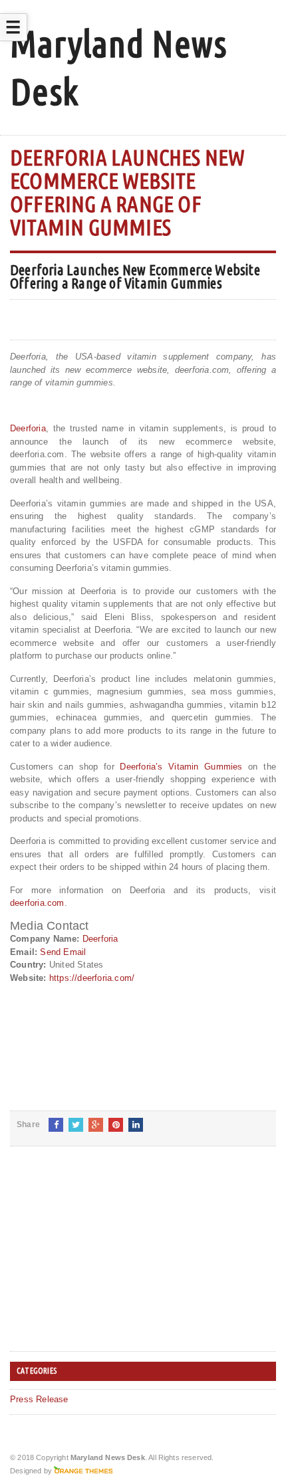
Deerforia (28, 428)
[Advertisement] (110, 1259)
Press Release (39, 1399)
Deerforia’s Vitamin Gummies (181, 767)
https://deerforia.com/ (91, 978)
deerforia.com (37, 903)
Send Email (63, 952)
